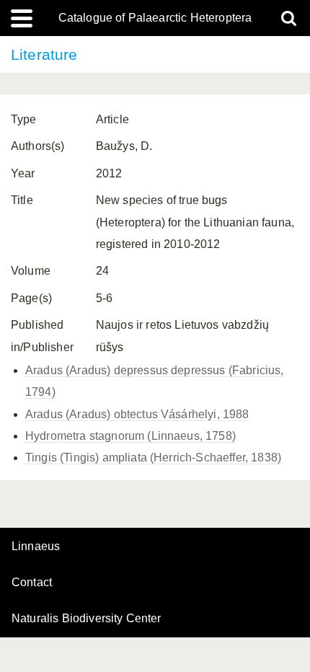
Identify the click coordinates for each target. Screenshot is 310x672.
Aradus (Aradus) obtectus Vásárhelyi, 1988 (137, 414)
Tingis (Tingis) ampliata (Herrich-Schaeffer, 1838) (153, 457)
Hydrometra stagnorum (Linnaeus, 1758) (130, 436)
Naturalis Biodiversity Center (86, 618)
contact (32, 582)
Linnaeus (36, 546)
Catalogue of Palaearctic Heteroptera (155, 18)
